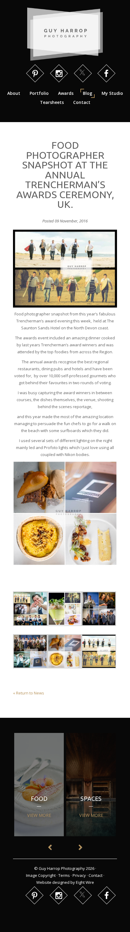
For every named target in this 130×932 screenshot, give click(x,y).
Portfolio (39, 93)
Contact (81, 102)
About (13, 93)
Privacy (79, 875)
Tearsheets (52, 102)
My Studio (112, 93)
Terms (64, 875)
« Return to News (28, 693)
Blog (87, 93)
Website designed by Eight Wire (65, 882)
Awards (65, 93)
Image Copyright (41, 875)
